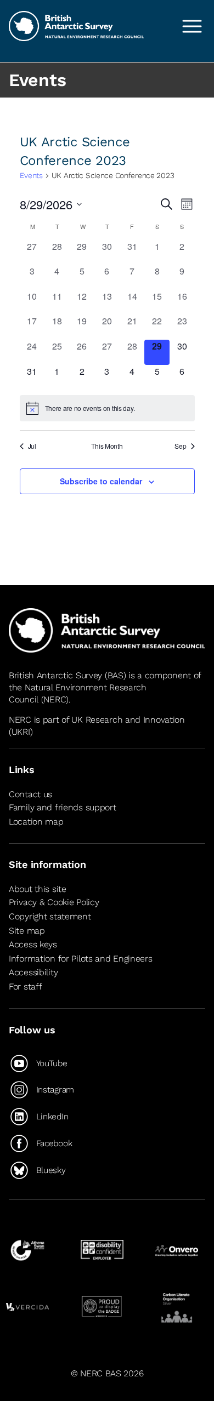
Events (31, 175)
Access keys (33, 944)
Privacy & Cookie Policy (54, 902)
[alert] (107, 408)
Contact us (30, 794)
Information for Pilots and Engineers (81, 958)
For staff (25, 986)
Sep (180, 446)
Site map (27, 930)
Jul (32, 446)
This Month (106, 446)
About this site (37, 889)
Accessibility (33, 972)
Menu (192, 26)
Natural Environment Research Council (78, 693)
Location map (36, 821)
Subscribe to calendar (101, 481)
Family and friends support (62, 807)
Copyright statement (50, 916)
